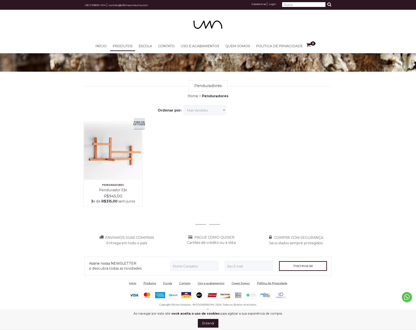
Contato (166, 46)
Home (193, 96)
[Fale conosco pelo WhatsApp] (407, 297)
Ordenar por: (170, 110)
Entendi (208, 323)
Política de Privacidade (279, 46)
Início (101, 46)
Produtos (123, 46)
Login (272, 4)
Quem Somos (237, 46)
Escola (145, 46)
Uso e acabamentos (200, 46)
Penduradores (113, 184)
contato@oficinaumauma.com (128, 5)
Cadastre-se (258, 4)
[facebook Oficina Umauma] (214, 218)
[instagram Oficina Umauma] (200, 218)
